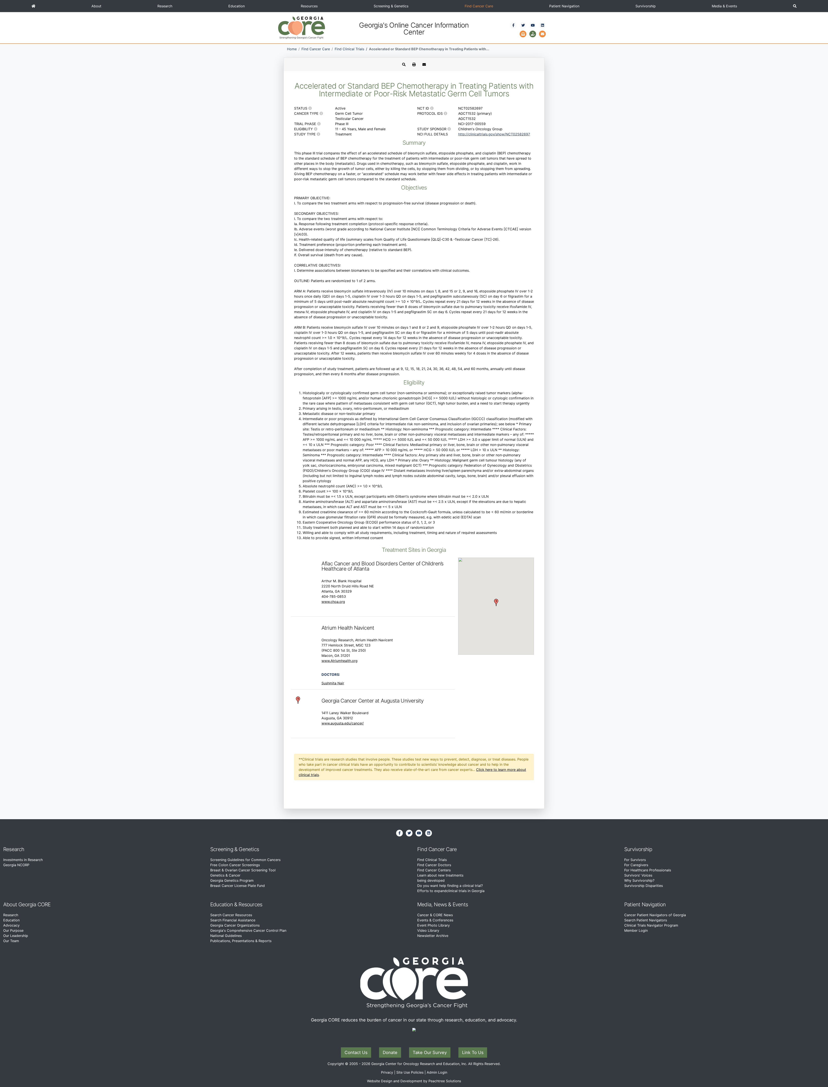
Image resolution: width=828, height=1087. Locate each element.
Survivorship (645, 6)
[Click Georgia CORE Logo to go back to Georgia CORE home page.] (301, 27)
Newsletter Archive (432, 935)
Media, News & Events (442, 904)
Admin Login (437, 1072)
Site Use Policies (409, 1072)
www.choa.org (333, 601)
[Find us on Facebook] (513, 25)
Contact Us (356, 1052)
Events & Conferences (435, 920)
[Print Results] (414, 64)
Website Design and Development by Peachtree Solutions (414, 1081)
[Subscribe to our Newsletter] (523, 33)
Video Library (428, 930)
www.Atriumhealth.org (339, 661)
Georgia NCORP (16, 865)
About (96, 6)
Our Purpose (13, 930)
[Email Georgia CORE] (542, 33)
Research (164, 6)
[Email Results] (424, 64)
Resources (309, 6)
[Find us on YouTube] (532, 25)
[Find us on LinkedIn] (542, 25)
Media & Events (724, 6)
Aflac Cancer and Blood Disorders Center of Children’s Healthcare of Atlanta (382, 566)
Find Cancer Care (479, 6)
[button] (795, 6)
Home (292, 49)
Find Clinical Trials (349, 49)
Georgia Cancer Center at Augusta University (372, 701)
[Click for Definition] (310, 108)
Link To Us (472, 1052)
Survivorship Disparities (643, 885)
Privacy (387, 1072)
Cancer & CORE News (435, 915)
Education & (223, 904)
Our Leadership (15, 935)
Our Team (11, 941)
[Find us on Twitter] (523, 25)
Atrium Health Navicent (347, 628)
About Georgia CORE (27, 904)
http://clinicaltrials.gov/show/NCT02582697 (494, 134)
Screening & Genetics (391, 6)
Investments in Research (23, 860)
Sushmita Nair (332, 683)
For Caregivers (636, 865)
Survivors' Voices (638, 875)
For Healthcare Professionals (647, 870)
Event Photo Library (433, 925)
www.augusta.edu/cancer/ (342, 723)
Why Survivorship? (639, 880)
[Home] (33, 6)
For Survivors (635, 860)
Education (236, 6)
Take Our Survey (430, 1052)
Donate (390, 1052)
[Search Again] (403, 64)
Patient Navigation (564, 6)
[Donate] (532, 33)
